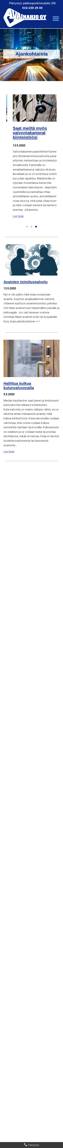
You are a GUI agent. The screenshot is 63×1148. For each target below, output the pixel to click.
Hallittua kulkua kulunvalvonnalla (19, 385)
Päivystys (33, 1145)
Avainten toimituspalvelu (26, 282)
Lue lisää (11, 216)
